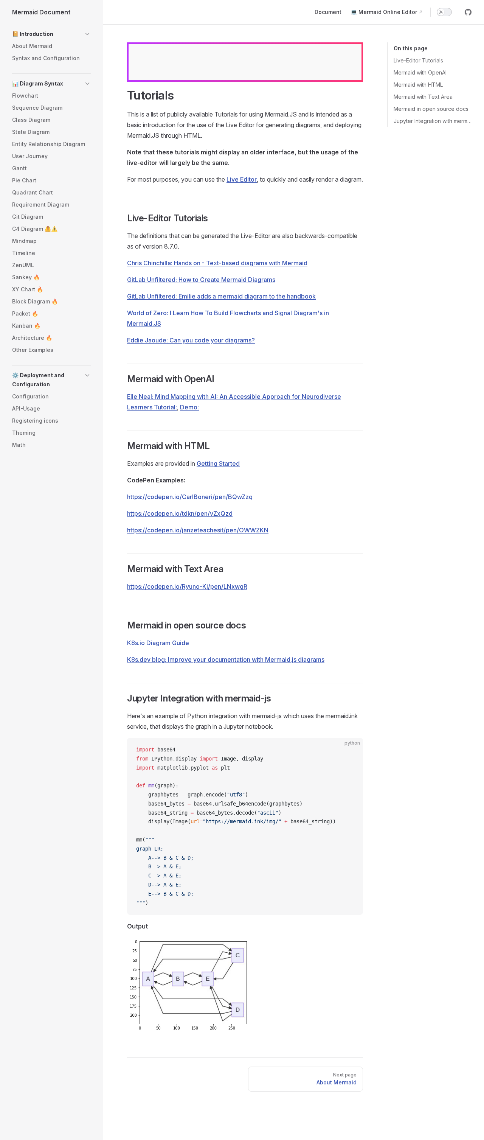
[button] (51, 34)
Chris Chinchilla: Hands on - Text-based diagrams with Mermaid (217, 263)
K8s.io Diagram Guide (158, 643)
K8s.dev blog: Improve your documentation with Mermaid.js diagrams (225, 659)
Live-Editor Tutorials (418, 60)
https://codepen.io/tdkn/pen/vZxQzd (180, 513)
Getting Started (218, 463)
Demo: (189, 407)
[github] (468, 12)
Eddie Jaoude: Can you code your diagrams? (191, 340)
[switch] (444, 12)
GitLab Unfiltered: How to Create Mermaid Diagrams (201, 279)
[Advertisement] (245, 62)
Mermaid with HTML (418, 84)
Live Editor (241, 179)
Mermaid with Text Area (423, 96)
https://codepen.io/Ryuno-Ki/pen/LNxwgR (187, 586)
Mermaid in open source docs (431, 109)
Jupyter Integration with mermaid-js (433, 121)
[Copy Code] (350, 749)
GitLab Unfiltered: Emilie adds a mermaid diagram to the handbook (221, 296)
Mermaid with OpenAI (420, 72)
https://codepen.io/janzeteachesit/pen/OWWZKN (197, 530)
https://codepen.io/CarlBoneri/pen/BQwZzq (190, 497)
